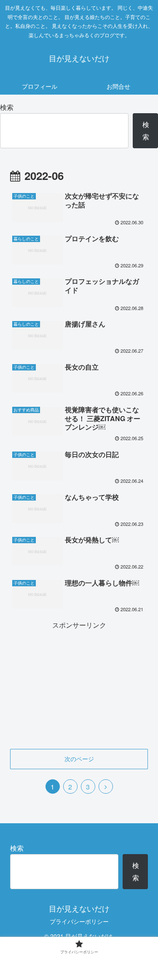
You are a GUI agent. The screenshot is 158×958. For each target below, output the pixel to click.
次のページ (79, 758)
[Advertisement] (79, 684)
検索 (6, 107)
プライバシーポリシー (79, 921)
